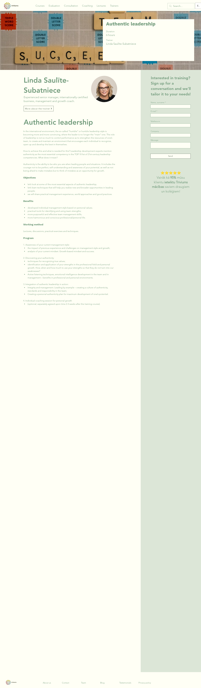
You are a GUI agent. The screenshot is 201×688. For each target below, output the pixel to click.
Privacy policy (145, 682)
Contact (65, 682)
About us (47, 682)
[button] (40, 5)
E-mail (153, 111)
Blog (102, 682)
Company (155, 131)
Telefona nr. (155, 121)
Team (83, 682)
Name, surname (157, 102)
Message (154, 140)
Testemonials (125, 682)
